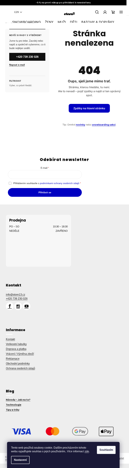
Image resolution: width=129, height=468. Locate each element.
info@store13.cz (14, 294)
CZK (15, 12)
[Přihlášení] (103, 12)
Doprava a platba (15, 349)
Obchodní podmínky (16, 363)
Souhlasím (106, 449)
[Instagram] (17, 306)
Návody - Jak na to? (17, 400)
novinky (79, 124)
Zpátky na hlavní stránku (88, 108)
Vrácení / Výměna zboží (19, 353)
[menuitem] (26, 22)
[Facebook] (8, 306)
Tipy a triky (11, 410)
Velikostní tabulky (15, 344)
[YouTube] (25, 306)
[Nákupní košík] (112, 12)
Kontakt (9, 339)
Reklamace (11, 358)
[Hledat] (95, 12)
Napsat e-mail (16, 64)
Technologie (12, 405)
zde (87, 451)
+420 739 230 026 (26, 56)
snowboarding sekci (102, 124)
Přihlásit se (43, 192)
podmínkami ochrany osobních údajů (58, 183)
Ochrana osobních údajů (19, 368)
